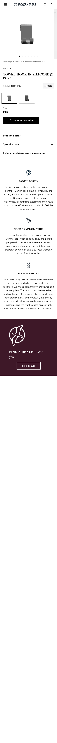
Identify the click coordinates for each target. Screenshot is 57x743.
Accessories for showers (35, 62)
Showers (18, 62)
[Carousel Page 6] (34, 56)
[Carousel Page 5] (31, 56)
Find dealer (28, 365)
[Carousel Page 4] (28, 56)
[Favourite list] (51, 4)
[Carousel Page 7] (37, 56)
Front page (7, 62)
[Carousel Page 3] (25, 56)
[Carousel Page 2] (22, 56)
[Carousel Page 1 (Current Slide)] (19, 56)
